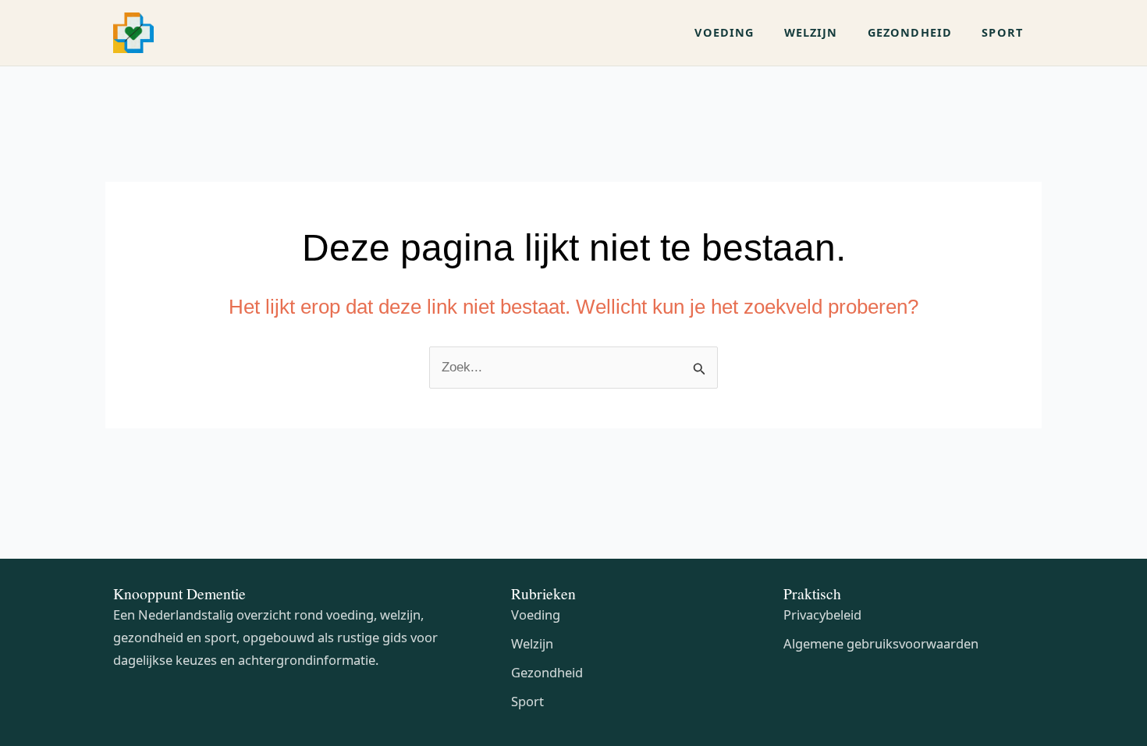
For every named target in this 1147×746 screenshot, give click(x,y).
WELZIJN (811, 32)
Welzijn (532, 643)
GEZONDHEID (910, 32)
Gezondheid (547, 672)
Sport (527, 701)
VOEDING (724, 32)
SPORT (1002, 32)
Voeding (535, 614)
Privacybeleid (822, 614)
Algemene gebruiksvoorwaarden (880, 643)
